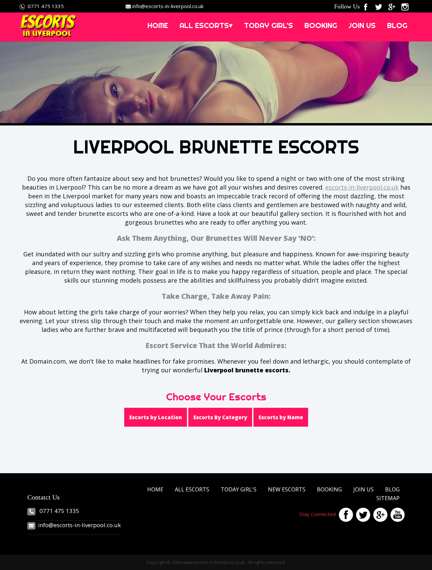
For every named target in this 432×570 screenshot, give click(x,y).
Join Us (362, 25)
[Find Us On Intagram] (406, 6)
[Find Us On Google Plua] (379, 514)
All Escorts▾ (206, 25)
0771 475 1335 (46, 6)
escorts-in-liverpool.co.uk (362, 187)
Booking (320, 25)
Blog (397, 25)
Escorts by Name (281, 417)
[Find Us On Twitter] (380, 6)
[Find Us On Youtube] (397, 514)
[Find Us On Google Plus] (393, 6)
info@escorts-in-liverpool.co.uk (168, 6)
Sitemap (388, 498)
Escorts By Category (220, 417)
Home (157, 25)
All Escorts (192, 489)
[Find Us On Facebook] (367, 6)
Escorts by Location (155, 417)
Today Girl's (268, 25)
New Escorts (286, 489)
